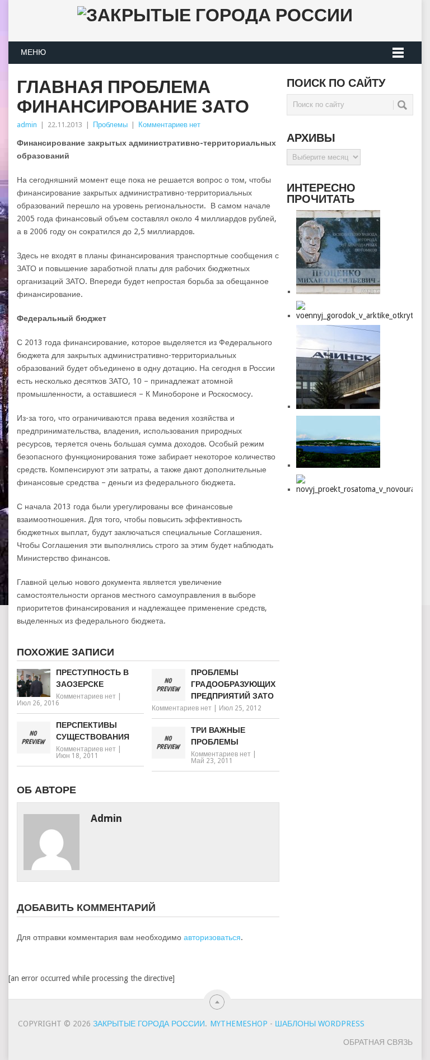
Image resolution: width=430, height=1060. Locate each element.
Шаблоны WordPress (319, 1023)
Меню (33, 52)
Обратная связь (378, 1042)
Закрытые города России (149, 1023)
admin (27, 124)
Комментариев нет (169, 124)
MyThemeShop (239, 1023)
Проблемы (110, 124)
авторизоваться (212, 937)
